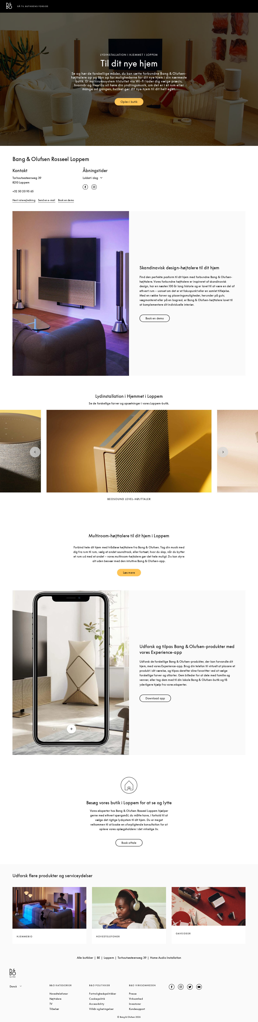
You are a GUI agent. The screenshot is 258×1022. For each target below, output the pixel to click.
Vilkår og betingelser (109, 1008)
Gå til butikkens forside (32, 6)
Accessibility (109, 1003)
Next (223, 452)
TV (64, 1003)
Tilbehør (67, 1008)
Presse (146, 993)
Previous (35, 452)
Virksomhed (149, 998)
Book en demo (66, 200)
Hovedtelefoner (69, 993)
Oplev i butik (132, 102)
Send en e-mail (46, 200)
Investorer (148, 1003)
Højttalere (68, 998)
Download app (158, 699)
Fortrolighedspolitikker (109, 993)
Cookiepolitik (109, 998)
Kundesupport (149, 1008)
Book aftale (131, 843)
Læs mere (132, 573)
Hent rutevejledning (23, 200)
